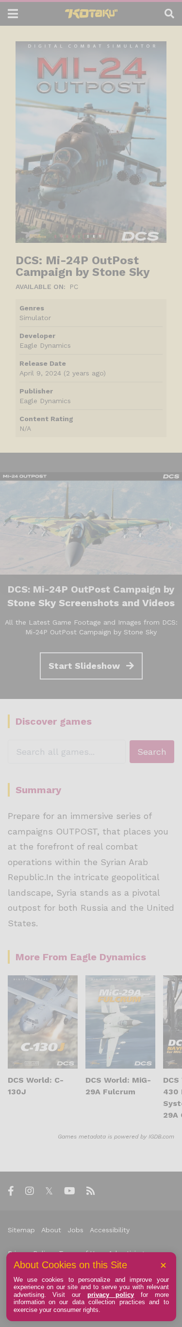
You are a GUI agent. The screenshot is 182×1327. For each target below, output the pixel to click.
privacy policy (110, 1294)
